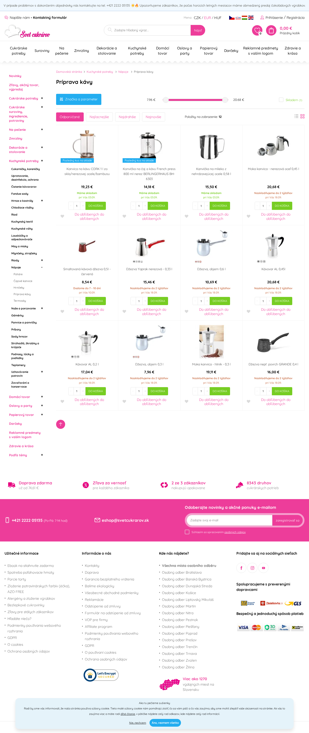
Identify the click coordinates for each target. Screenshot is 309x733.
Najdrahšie (127, 116)
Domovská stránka (69, 71)
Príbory (16, 329)
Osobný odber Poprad (179, 633)
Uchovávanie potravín (19, 373)
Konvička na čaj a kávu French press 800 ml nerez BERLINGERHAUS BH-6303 (149, 174)
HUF (217, 17)
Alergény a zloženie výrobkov (31, 598)
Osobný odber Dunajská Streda (187, 586)
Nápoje (16, 267)
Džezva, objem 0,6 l (211, 269)
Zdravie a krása (21, 446)
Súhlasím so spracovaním (219, 532)
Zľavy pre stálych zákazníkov (30, 611)
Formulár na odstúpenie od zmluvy (113, 613)
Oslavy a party (20, 406)
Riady (15, 260)
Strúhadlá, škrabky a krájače (25, 345)
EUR (207, 17)
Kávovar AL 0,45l (273, 269)
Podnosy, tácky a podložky (22, 356)
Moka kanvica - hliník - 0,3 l (211, 364)
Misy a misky (19, 246)
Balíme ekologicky (99, 586)
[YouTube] (263, 568)
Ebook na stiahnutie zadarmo (30, 565)
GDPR (12, 637)
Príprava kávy (22, 294)
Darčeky (15, 424)
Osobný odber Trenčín (179, 646)
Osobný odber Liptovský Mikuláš (188, 599)
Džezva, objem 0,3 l (149, 364)
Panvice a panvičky (24, 322)
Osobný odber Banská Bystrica (186, 579)
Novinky (15, 76)
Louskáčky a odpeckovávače (21, 237)
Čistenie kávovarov (24, 186)
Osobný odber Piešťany (180, 626)
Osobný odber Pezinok (180, 619)
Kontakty (92, 565)
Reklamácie (94, 599)
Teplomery (18, 365)
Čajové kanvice (23, 281)
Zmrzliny (15, 138)
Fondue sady (19, 193)
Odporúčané (70, 116)
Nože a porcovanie (23, 308)
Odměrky (17, 315)
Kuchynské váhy (22, 228)
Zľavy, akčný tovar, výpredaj (24, 87)
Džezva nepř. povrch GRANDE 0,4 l (273, 364)
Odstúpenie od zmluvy (103, 606)
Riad (14, 214)
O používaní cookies (100, 652)
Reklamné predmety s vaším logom (24, 435)
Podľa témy (18, 455)
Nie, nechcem (137, 722)
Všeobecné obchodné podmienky (111, 592)
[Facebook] (241, 568)
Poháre (18, 274)
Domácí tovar (19, 397)
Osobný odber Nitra (177, 613)
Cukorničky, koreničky (25, 169)
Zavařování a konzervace (20, 384)
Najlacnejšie (99, 116)
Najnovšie (153, 116)
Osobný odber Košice (179, 592)
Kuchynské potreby (23, 161)
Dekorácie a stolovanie (18, 150)
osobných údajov (235, 532)
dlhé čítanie (128, 714)
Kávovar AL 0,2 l (87, 364)
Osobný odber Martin (179, 606)
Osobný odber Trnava (179, 653)
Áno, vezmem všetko (165, 722)
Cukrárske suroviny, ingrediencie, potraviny (18, 114)
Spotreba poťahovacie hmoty (30, 572)
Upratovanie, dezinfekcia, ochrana (25, 177)
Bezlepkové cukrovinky (25, 605)
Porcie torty (16, 579)
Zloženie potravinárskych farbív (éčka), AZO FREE (38, 589)
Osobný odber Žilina (178, 667)
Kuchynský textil (22, 221)
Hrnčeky (19, 287)
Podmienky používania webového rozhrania (34, 628)
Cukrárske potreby (23, 98)
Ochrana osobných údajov (28, 651)
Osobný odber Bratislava (182, 572)
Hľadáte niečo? (19, 618)
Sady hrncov (19, 336)
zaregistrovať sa (287, 520)
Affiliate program (98, 626)
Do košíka (95, 205)
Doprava (92, 572)
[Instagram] (252, 568)
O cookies (15, 644)
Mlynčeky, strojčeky (24, 253)
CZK (197, 17)
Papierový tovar (21, 415)
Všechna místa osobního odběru (189, 565)
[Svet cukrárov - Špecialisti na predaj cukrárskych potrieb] (27, 31)
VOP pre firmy (96, 619)
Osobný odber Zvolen (179, 660)
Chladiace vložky (22, 207)
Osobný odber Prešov (179, 640)
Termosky (20, 300)
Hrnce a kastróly (22, 200)
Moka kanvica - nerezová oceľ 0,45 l (273, 169)
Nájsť (198, 30)
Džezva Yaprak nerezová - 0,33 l (149, 269)
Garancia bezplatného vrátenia (109, 579)
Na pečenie (17, 130)
